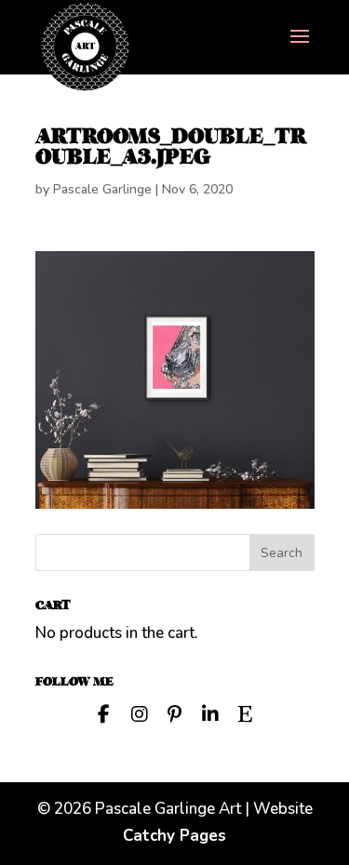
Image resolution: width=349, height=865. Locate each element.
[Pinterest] (175, 712)
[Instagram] (140, 712)
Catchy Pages (174, 835)
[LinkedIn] (210, 712)
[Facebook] (104, 712)
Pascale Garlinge (102, 189)
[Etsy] (246, 712)
